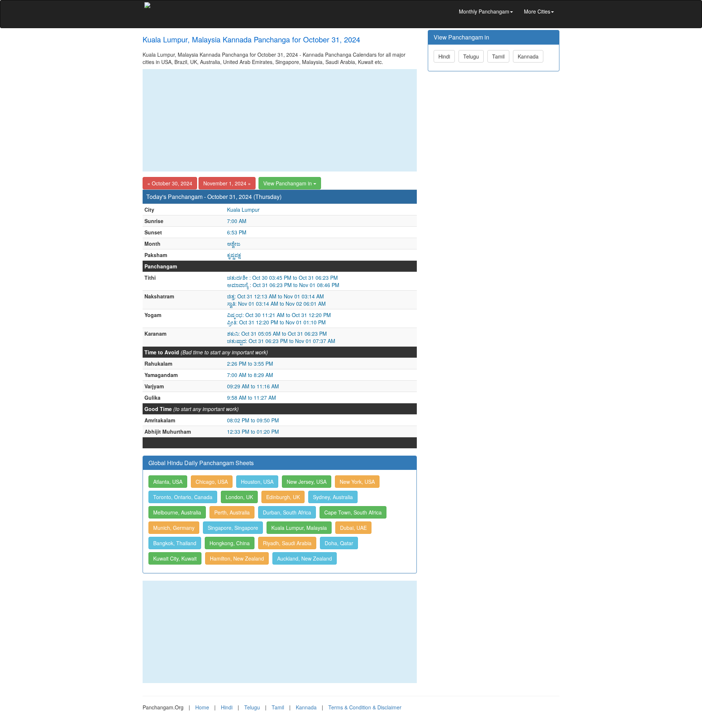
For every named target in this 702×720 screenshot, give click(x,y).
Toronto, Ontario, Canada (182, 497)
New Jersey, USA (307, 481)
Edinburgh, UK (283, 497)
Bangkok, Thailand (174, 543)
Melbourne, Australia (177, 512)
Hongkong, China (230, 543)
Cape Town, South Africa (353, 512)
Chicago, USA (212, 481)
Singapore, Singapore (233, 527)
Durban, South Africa (287, 512)
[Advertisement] (280, 120)
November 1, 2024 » (227, 183)
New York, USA (357, 481)
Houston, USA (257, 481)
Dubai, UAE (353, 527)
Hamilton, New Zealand (237, 558)
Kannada (528, 56)
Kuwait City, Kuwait (175, 558)
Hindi (444, 56)
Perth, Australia (232, 512)
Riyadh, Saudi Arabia (287, 543)
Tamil (498, 56)
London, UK (239, 497)
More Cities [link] (537, 11)
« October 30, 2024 (169, 183)
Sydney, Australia (333, 497)
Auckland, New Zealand (304, 558)
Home (202, 707)
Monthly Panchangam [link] (484, 11)
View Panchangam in (288, 183)
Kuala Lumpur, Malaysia (299, 527)
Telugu (471, 56)
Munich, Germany (174, 527)
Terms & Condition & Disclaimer (364, 707)
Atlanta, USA (167, 481)
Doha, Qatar (339, 543)
